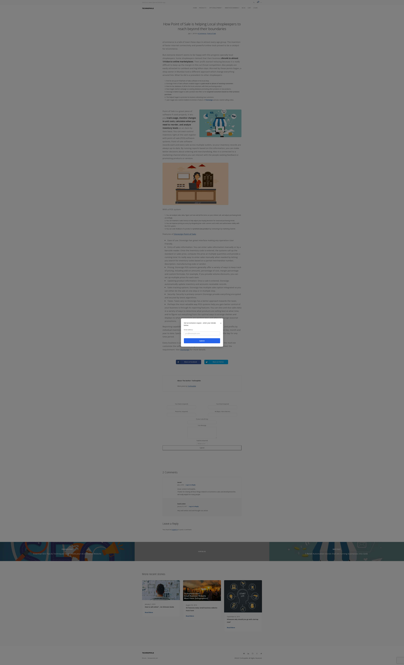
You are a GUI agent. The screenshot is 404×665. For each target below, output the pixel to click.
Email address (188, 330)
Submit (202, 341)
